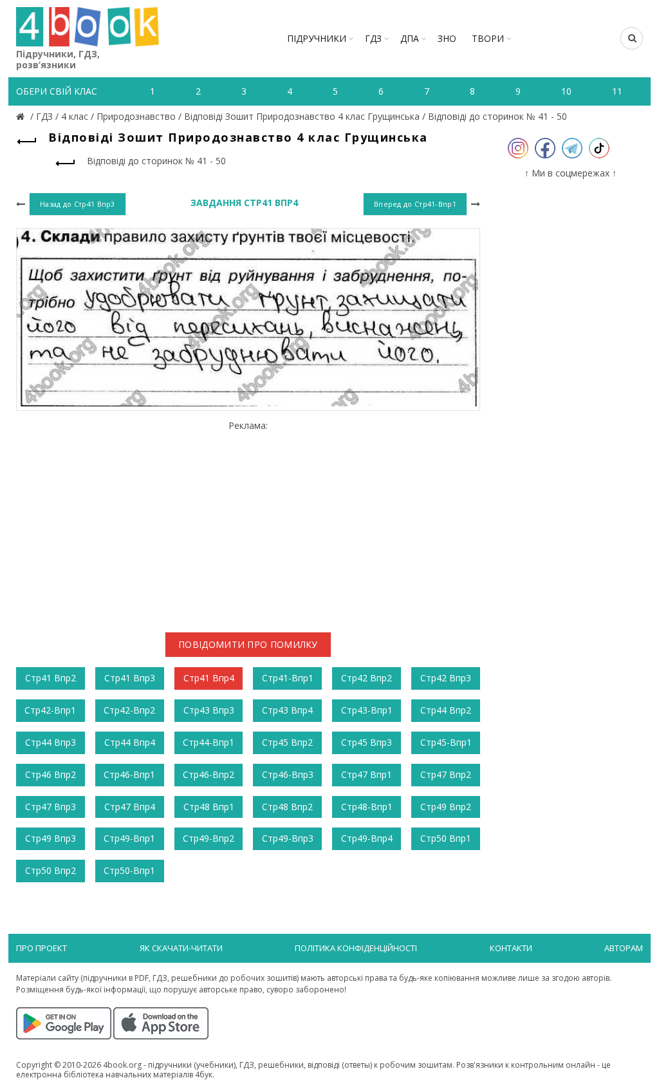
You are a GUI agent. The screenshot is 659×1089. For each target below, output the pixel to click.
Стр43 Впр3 (208, 710)
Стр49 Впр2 (445, 806)
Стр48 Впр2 (287, 806)
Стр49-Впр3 (287, 838)
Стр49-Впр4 (367, 838)
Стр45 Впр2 (287, 742)
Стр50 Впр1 (445, 838)
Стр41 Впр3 (129, 678)
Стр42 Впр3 (445, 678)
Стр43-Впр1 (367, 710)
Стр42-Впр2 (129, 710)
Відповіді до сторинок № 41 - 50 (497, 116)
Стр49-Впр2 (208, 838)
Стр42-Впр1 (50, 710)
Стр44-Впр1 (208, 742)
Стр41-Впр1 (287, 678)
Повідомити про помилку (248, 644)
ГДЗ (373, 38)
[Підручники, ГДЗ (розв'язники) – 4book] (22, 116)
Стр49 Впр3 (50, 838)
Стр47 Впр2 (445, 774)
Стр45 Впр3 (366, 742)
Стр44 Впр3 (50, 742)
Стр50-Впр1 (129, 870)
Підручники (316, 38)
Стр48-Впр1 (367, 806)
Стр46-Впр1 (129, 774)
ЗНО (447, 38)
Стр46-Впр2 (208, 774)
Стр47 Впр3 (50, 806)
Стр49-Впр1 (129, 838)
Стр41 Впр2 (50, 678)
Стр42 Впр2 (366, 678)
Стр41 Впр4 (208, 678)
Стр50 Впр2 (50, 870)
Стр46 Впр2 (50, 774)
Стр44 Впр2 (445, 710)
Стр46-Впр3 (287, 774)
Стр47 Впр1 (366, 774)
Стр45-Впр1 (446, 742)
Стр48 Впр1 (208, 806)
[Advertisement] (248, 521)
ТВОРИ (488, 38)
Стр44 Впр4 (129, 742)
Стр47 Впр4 (129, 806)
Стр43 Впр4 (287, 710)
